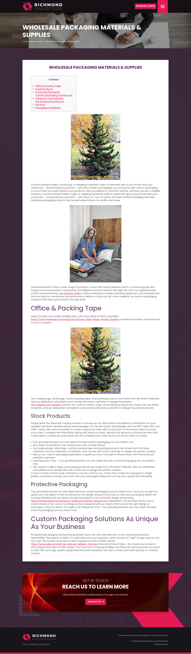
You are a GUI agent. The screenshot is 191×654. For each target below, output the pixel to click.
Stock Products (44, 89)
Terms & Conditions (30, 644)
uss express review (70, 293)
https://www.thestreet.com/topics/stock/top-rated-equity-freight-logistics (75, 319)
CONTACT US (94, 601)
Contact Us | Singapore (159, 635)
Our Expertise (144, 635)
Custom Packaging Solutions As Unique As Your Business (53, 97)
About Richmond (131, 635)
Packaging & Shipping (47, 107)
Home (120, 635)
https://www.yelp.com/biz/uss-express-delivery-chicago (64, 544)
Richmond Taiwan (145, 6)
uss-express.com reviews (46, 404)
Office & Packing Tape (48, 86)
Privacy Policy (44, 644)
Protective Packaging (47, 92)
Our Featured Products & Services (49, 103)
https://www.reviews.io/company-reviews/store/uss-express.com (69, 500)
